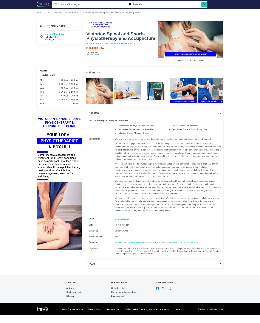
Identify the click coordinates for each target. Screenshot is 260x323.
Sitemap (70, 296)
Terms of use (113, 309)
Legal (177, 309)
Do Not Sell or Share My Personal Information (147, 309)
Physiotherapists (127, 43)
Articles (70, 288)
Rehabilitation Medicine (171, 242)
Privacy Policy (95, 309)
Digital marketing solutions (124, 292)
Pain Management (109, 43)
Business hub (117, 296)
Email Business (122, 219)
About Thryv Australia (72, 309)
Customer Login (74, 292)
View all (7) (101, 73)
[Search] (204, 4)
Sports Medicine (191, 242)
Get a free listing (119, 288)
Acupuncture (92, 43)
